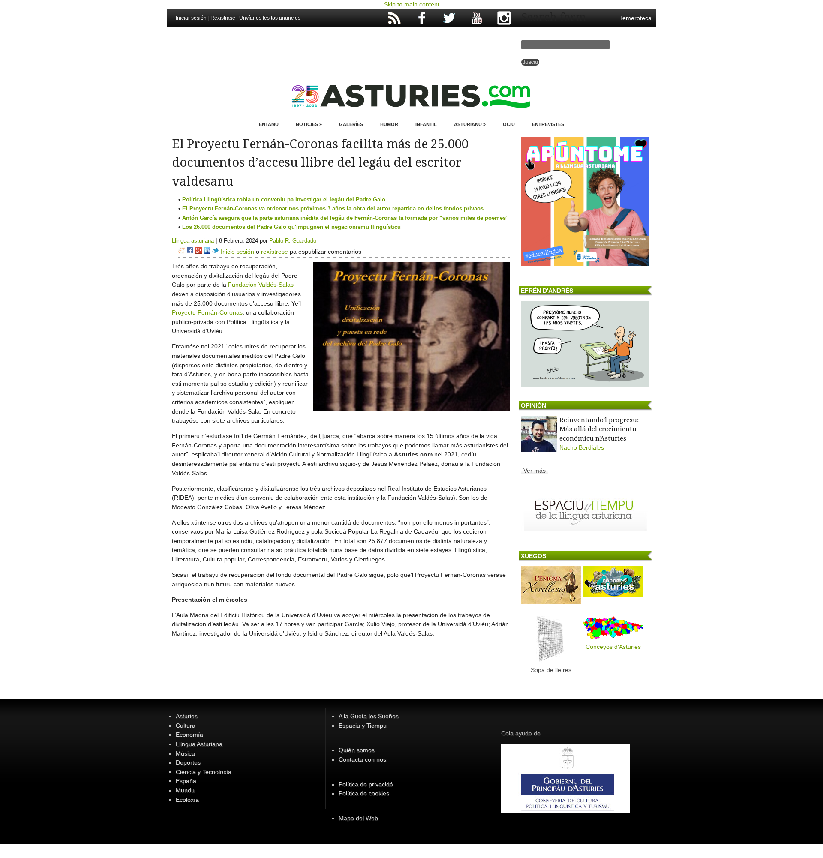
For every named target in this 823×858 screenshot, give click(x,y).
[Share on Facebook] (189, 251)
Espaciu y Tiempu (363, 725)
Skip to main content (411, 4)
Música (185, 753)
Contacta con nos (362, 759)
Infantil (426, 124)
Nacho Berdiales (581, 447)
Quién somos (357, 750)
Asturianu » (470, 124)
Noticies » (309, 124)
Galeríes (351, 124)
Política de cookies (364, 793)
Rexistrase (222, 18)
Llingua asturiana (193, 240)
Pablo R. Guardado (292, 240)
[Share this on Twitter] (215, 251)
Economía (189, 734)
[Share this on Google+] (198, 251)
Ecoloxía (187, 799)
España (186, 780)
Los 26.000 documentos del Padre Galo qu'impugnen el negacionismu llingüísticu (291, 227)
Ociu (509, 124)
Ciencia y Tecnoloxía (203, 771)
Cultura (185, 725)
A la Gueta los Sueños (369, 716)
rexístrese (274, 251)
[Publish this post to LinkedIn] (207, 251)
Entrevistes (548, 124)
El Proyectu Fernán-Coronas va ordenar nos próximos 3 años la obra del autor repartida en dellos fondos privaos (333, 208)
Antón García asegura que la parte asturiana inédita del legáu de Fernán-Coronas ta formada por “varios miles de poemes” (345, 218)
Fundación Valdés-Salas (261, 284)
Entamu (269, 124)
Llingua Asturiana (199, 744)
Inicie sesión (237, 251)
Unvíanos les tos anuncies (269, 18)
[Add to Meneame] (181, 251)
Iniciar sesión (191, 18)
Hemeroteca (635, 18)
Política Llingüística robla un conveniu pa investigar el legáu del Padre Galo (283, 199)
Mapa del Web (358, 818)
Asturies (187, 716)
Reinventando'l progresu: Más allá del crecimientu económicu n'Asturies (599, 429)
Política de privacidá (366, 784)
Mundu (185, 790)
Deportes (188, 762)
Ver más (534, 470)
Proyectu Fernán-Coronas (207, 312)
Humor (389, 124)
